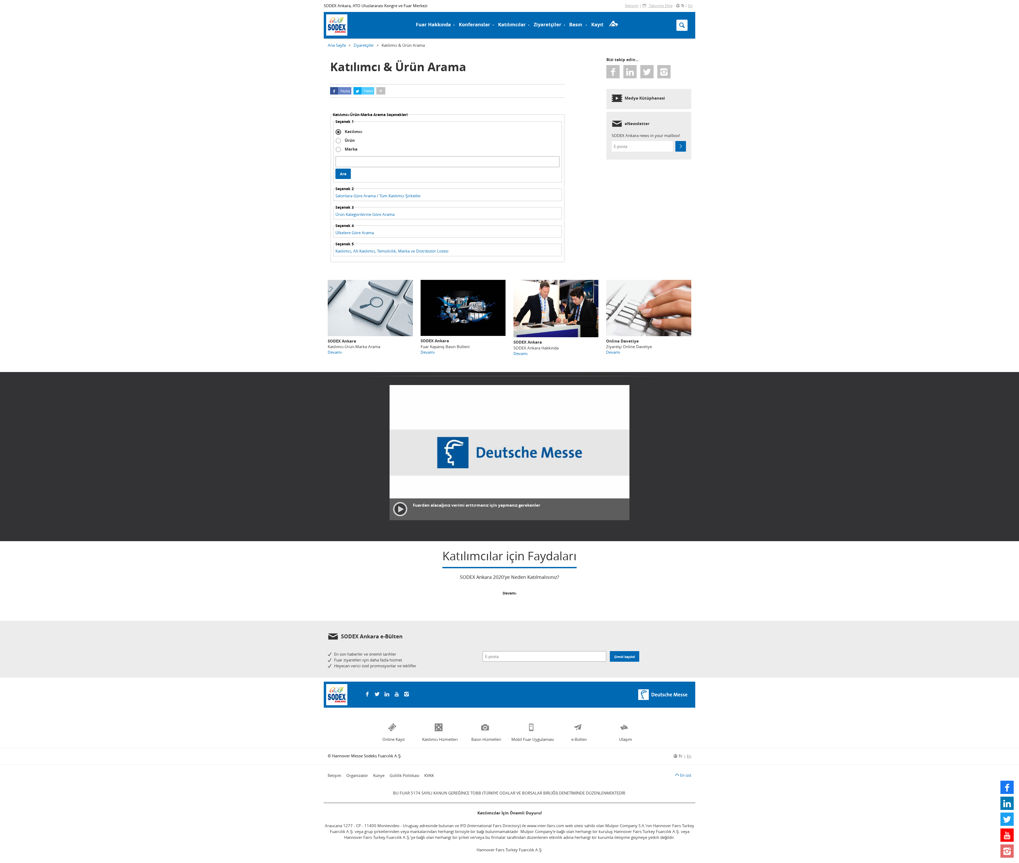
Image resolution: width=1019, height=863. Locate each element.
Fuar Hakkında (433, 24)
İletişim (631, 5)
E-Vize (337, 14)
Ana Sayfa (337, 45)
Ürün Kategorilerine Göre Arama (365, 214)
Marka (350, 149)
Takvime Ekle (660, 5)
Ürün (349, 140)
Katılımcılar (512, 24)
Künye (379, 775)
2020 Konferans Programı (356, 24)
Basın (575, 24)
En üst (685, 775)
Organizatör (357, 775)
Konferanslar (474, 24)
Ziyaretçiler (547, 24)
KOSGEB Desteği (347, 20)
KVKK (429, 775)
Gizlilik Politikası (404, 775)
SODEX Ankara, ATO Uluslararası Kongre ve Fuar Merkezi (376, 5)
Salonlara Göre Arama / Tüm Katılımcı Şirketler (378, 195)
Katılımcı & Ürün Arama (540, 14)
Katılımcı (353, 131)
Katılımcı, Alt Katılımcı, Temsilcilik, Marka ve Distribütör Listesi (391, 251)
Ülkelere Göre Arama (354, 232)
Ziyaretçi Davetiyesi (351, 24)
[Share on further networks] (380, 91)
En (690, 5)
